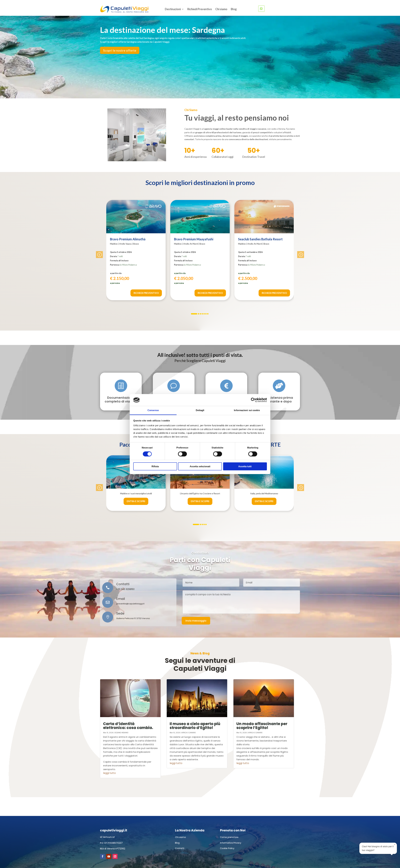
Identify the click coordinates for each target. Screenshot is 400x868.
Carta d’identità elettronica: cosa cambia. (128, 725)
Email (120, 599)
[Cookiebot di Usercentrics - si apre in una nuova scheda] (253, 400)
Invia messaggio (195, 621)
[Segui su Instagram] (115, 856)
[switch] (182, 453)
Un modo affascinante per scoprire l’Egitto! (261, 725)
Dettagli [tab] (200, 410)
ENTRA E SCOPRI (136, 501)
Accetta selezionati (200, 466)
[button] (99, 254)
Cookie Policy (227, 848)
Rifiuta (155, 466)
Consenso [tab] (153, 410)
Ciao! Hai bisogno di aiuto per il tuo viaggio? (379, 847)
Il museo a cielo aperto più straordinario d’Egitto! (195, 725)
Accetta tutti (245, 466)
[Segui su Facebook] (102, 856)
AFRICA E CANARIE (188, 732)
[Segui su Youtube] (108, 856)
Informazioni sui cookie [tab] (247, 410)
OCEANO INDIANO (121, 732)
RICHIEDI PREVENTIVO (146, 292)
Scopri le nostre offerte (119, 50)
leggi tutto (109, 773)
